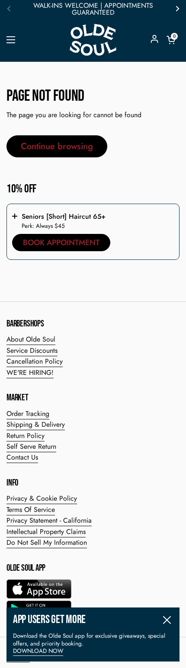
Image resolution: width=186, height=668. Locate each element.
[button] (171, 39)
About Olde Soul (30, 339)
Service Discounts (32, 350)
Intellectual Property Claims (46, 532)
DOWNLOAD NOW (38, 651)
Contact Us (22, 457)
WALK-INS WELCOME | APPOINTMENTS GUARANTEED (93, 9)
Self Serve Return (31, 446)
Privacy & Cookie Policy (41, 498)
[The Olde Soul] (93, 39)
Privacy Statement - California (49, 520)
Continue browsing (57, 146)
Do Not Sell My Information (46, 542)
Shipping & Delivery (35, 424)
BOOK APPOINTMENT (61, 242)
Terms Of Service (30, 510)
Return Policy (25, 436)
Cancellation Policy (34, 361)
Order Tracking (27, 414)
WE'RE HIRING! (30, 372)
